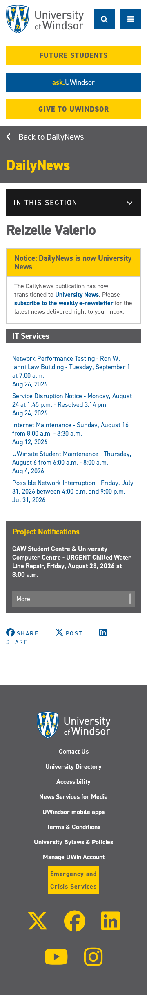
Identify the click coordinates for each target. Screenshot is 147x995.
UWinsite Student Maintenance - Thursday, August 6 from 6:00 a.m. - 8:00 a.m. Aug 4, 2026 (71, 462)
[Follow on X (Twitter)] (37, 926)
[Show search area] (104, 19)
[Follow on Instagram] (93, 962)
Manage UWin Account (74, 857)
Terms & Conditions (73, 827)
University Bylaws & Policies (73, 842)
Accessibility (73, 781)
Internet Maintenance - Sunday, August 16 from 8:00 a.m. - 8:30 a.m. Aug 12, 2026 (70, 433)
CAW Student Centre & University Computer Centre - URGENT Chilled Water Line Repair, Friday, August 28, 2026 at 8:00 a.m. (71, 562)
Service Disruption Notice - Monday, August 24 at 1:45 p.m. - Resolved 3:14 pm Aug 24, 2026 (72, 404)
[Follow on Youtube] (56, 962)
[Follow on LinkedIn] (110, 926)
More (23, 599)
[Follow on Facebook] (75, 926)
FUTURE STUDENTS (74, 55)
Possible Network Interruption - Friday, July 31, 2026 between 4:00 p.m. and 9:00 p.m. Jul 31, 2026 (73, 491)
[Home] (45, 19)
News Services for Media (73, 796)
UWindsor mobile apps (73, 811)
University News (77, 294)
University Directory (73, 766)
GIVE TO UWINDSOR (73, 109)
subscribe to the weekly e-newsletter (63, 303)
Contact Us (74, 751)
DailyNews (65, 137)
